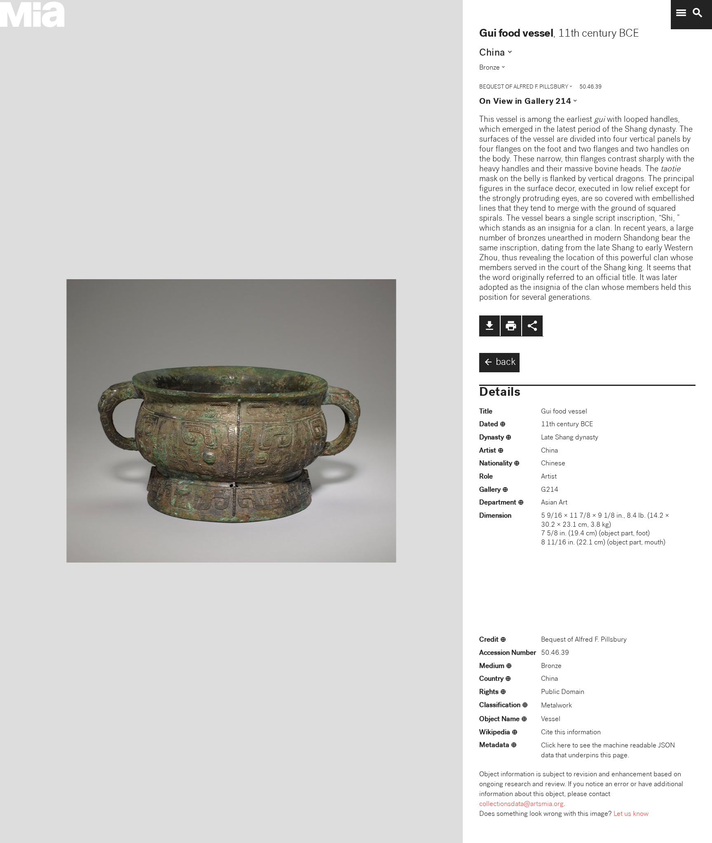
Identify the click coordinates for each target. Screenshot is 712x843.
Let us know (631, 814)
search (697, 13)
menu (681, 13)
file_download (489, 326)
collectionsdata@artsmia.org (521, 804)
